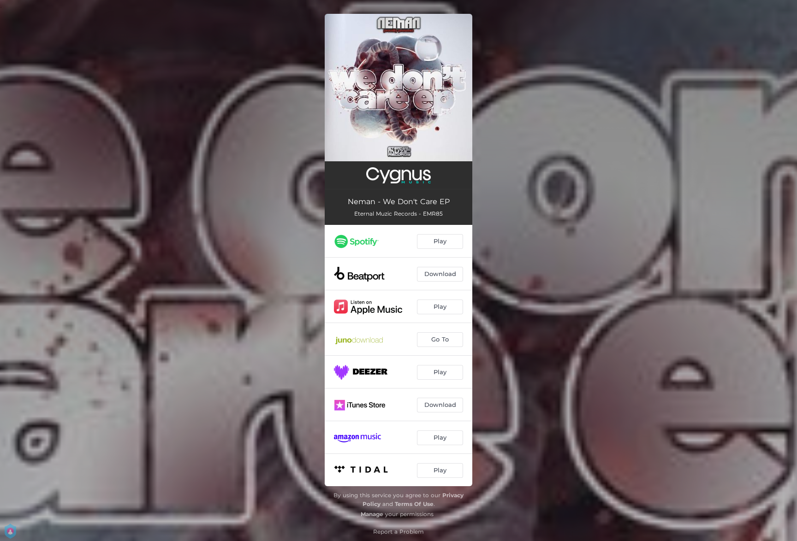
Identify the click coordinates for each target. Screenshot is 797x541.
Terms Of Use (414, 503)
